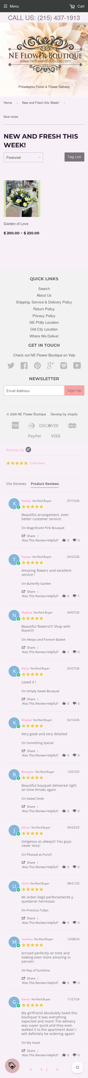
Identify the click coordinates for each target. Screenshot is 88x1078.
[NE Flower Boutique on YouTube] (77, 366)
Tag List (74, 157)
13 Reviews (37, 463)
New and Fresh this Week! (40, 102)
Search (44, 288)
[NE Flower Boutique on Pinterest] (37, 366)
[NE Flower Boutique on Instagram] (63, 366)
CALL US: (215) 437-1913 (44, 17)
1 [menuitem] (41, 1069)
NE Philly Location (44, 322)
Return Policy (44, 308)
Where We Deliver (44, 335)
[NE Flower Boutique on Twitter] (11, 366)
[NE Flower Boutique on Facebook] (24, 366)
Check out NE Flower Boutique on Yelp (44, 354)
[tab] (16, 484)
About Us (44, 295)
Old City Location (44, 329)
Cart (80, 6)
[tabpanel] (44, 782)
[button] (31, 535)
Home (8, 102)
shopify (72, 414)
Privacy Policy (44, 315)
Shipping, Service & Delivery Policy (44, 301)
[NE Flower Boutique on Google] (50, 366)
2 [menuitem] (47, 1069)
